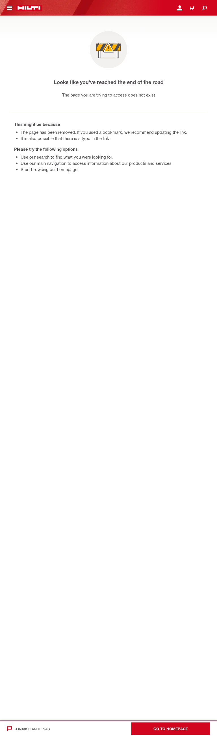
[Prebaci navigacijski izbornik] (9, 8)
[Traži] (204, 8)
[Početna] (29, 8)
